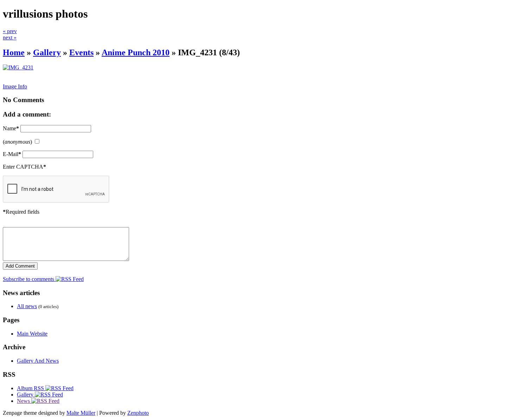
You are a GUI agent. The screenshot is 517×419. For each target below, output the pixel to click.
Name (11, 128)
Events (81, 52)
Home (14, 52)
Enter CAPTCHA (24, 167)
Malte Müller (80, 413)
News (24, 401)
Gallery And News (38, 361)
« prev (10, 31)
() (17, 142)
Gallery (47, 52)
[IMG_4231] (18, 67)
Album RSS (31, 388)
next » (10, 37)
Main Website (32, 334)
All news (27, 306)
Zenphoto (138, 413)
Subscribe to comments (29, 279)
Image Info (15, 86)
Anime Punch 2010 (136, 52)
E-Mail (12, 154)
